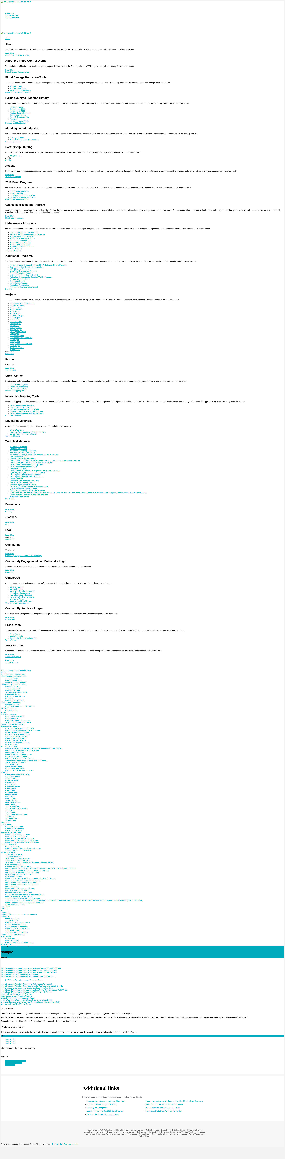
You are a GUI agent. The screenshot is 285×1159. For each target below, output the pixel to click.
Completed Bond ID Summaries (17, 720)
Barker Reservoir (12, 780)
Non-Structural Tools (13, 680)
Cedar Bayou (10, 788)
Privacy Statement (71, 1144)
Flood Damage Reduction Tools (13, 676)
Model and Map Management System (20, 888)
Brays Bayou (10, 782)
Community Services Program (12, 934)
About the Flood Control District (13, 674)
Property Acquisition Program (16, 756)
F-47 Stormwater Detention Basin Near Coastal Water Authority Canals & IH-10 (32, 986)
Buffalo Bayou (10, 784)
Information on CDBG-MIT (15, 1061)
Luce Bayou (10, 804)
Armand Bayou (11, 778)
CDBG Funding (11, 710)
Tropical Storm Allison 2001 (16, 692)
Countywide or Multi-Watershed (17, 774)
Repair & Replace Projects (15, 738)
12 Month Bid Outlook (13, 856)
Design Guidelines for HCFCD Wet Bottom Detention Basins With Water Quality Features (40, 868)
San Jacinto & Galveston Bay (16, 808)
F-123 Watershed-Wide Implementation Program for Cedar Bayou (26, 1000)
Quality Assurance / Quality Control (19, 896)
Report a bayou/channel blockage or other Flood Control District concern (174, 1101)
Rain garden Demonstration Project (19, 770)
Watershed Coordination (14, 904)
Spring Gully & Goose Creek (16, 814)
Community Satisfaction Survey (17, 922)
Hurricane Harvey (12, 686)
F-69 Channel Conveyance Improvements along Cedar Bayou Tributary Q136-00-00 (34, 990)
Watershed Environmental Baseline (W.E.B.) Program (26, 760)
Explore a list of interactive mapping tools (103, 1114)
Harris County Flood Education (17, 834)
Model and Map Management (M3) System (22, 840)
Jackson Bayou (11, 800)
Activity (4, 712)
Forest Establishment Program (17, 732)
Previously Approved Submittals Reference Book (24, 894)
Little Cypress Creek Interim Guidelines (20, 882)
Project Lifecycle (11, 718)
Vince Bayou (10, 816)
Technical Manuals (8, 852)
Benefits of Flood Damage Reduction (20, 706)
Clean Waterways (12, 846)
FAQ (2, 910)
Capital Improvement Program (12, 724)
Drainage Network (12, 704)
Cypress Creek (11, 792)
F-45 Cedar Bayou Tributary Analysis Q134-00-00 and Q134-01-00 (27, 976)
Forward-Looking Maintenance (17, 742)
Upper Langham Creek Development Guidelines (24, 902)
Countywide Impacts (13, 694)
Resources (5, 822)
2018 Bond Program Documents (18, 722)
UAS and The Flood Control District (19, 758)
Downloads (5, 906)
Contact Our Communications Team (19, 942)
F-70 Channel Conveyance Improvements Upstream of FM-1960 (26, 992)
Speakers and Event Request (16, 932)
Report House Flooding (14, 828)
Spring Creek (10, 812)
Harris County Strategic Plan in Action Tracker (164, 1111)
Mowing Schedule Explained (16, 836)
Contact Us (9, 13)
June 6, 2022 (10, 1039)
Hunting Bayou (11, 798)
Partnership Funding (9, 708)
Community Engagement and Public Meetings (19, 914)
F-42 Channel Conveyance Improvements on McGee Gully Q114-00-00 (29, 970)
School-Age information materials (18, 850)
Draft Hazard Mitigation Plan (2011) (19, 874)
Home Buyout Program (14, 766)
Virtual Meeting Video (13, 1063)
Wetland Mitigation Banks (15, 762)
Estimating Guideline (13, 876)
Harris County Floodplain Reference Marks (22, 842)
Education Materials (9, 844)
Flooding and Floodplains (11, 702)
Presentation (10, 1065)
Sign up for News (12, 17)
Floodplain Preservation (14, 768)
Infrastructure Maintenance (15, 682)
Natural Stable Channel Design (17, 890)
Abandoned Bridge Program (16, 736)
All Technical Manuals (14, 854)
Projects (4, 772)
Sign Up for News (12, 930)
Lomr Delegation (11, 886)
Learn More (9, 53)
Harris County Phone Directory (17, 928)
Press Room (6, 936)
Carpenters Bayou (12, 786)
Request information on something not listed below (107, 1101)
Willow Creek (10, 820)
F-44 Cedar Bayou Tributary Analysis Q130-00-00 (20, 974)
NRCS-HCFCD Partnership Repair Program (22, 730)
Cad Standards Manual (14, 864)
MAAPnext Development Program (18, 754)
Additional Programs (9, 746)
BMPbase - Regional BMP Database (19, 838)
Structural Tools (11, 678)
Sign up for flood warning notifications (101, 1104)
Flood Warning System (14, 826)
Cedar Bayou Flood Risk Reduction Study (17, 998)
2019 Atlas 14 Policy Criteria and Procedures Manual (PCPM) (29, 862)
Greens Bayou (11, 794)
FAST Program (11, 744)
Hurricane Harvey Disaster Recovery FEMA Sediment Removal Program (33, 748)
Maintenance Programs (10, 726)
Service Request (11, 15)
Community (5, 912)
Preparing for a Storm (13, 830)
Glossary (4, 908)
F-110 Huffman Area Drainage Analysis (16, 994)
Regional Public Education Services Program (23, 848)
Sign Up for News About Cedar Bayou (16, 1004)
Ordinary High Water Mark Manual (18, 892)
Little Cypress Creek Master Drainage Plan (22, 884)
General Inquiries (12, 918)
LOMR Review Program (14, 752)
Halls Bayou (10, 796)
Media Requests (11, 940)
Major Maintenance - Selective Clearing (16, 996)
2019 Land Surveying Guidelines (18, 858)
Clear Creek (10, 790)
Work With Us (6, 944)
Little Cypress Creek (13, 802)
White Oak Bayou (12, 818)
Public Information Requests (16, 926)
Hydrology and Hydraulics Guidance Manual (22, 880)
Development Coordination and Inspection (22, 750)
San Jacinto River (12, 806)
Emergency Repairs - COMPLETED (19, 728)
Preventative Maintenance (15, 740)
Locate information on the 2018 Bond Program (105, 1111)
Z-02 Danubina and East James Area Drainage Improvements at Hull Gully (30, 1002)
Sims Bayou (10, 810)
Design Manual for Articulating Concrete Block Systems (27, 870)
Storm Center (6, 824)
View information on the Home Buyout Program (164, 1104)
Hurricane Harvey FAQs (14, 700)
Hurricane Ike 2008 (12, 690)
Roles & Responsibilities (15, 696)
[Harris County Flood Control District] (16, 2)
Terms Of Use (57, 1144)
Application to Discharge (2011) (17, 860)
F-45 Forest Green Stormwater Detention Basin (23, 980)
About (3, 672)
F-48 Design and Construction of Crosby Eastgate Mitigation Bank (27, 988)
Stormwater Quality (12, 764)
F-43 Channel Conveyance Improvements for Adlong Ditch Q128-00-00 (29, 972)
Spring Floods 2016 (13, 688)
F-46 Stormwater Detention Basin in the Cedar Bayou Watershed (26, 984)
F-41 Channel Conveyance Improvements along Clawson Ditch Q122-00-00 (31, 968)
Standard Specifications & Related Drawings (23, 898)
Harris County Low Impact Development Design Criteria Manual (30, 878)
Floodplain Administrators (15, 924)
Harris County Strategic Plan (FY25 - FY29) (163, 1108)
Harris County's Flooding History (13, 684)
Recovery (9, 698)
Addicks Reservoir (12, 776)
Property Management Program (17, 734)
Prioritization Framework (15, 716)
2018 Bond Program (9, 714)
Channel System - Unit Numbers (18, 866)
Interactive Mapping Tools (11, 832)
